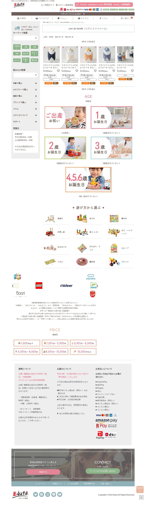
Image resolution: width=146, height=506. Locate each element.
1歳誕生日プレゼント (111, 133)
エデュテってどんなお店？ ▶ (73, 14)
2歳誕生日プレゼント (65, 163)
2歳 (34, 47)
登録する (43, 472)
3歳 (17, 54)
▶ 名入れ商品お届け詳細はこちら (71, 413)
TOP (44, 22)
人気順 (45, 37)
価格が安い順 (59, 37)
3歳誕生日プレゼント (111, 163)
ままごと (34, 53)
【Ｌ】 (57, 22)
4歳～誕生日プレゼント (88, 196)
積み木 (25, 54)
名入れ (17, 60)
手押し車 (25, 60)
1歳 (25, 47)
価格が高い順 (69, 37)
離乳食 (34, 60)
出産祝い (17, 47)
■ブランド (50, 22)
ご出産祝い (65, 133)
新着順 (51, 37)
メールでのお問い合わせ (104, 471)
